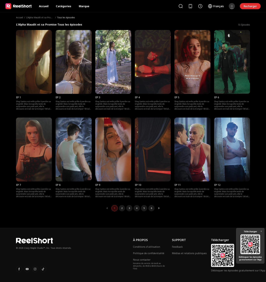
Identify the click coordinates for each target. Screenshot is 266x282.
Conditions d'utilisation (146, 246)
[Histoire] (200, 6)
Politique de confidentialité (148, 253)
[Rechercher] (180, 6)
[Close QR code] (261, 231)
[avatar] (232, 6)
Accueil (43, 6)
